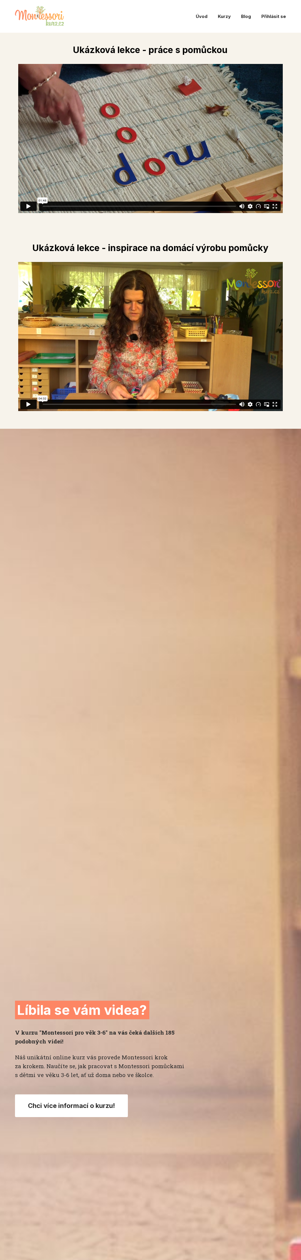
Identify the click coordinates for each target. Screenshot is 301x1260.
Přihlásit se (273, 16)
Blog (246, 16)
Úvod (202, 16)
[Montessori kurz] (39, 16)
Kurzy (224, 16)
